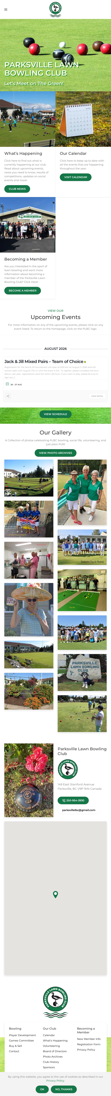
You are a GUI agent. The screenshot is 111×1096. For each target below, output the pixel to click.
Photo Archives (53, 1056)
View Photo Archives (55, 453)
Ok (42, 1089)
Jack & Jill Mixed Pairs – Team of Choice (43, 361)
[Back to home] (55, 9)
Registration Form (88, 1044)
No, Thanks (63, 1089)
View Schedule (55, 414)
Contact (14, 1051)
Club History (51, 1062)
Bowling (15, 1028)
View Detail (97, 396)
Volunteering (51, 1046)
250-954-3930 (75, 800)
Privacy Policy (86, 1049)
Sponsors (49, 1067)
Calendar (49, 1035)
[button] (5, 9)
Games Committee (21, 1040)
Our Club (49, 1028)
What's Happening (55, 1040)
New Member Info (89, 1039)
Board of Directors (55, 1051)
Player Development (22, 1035)
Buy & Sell (15, 1046)
